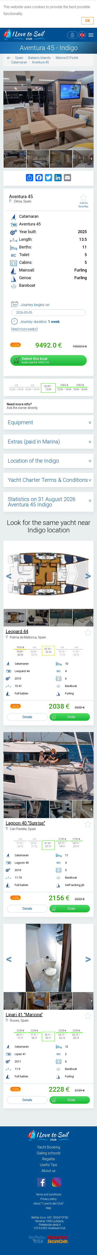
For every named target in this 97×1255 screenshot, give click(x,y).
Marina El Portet (67, 58)
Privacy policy (48, 1199)
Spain (19, 58)
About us (48, 1171)
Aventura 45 (40, 62)
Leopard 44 (17, 631)
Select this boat (34, 360)
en (8, 58)
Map (48, 1208)
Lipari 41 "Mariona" (24, 1014)
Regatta (48, 1159)
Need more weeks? (24, 329)
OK (87, 21)
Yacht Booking (48, 1147)
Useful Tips (48, 1165)
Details (27, 717)
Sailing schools (48, 1153)
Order (71, 717)
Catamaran (19, 62)
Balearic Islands (39, 58)
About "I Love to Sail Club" (48, 1203)
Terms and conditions (48, 1194)
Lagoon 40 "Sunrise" (25, 823)
